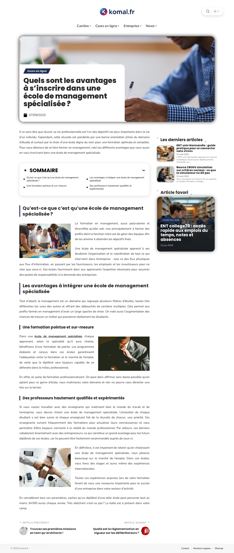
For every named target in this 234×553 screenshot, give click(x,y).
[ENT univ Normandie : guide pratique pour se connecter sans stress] (165, 153)
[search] (207, 11)
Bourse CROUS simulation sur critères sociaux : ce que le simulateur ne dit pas (196, 170)
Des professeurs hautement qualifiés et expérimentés (111, 187)
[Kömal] (117, 11)
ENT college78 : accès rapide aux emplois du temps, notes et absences (184, 232)
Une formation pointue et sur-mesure (46, 185)
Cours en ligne (37, 71)
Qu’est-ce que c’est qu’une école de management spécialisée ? (52, 179)
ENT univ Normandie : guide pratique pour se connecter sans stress (195, 148)
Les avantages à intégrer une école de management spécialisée (117, 179)
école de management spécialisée (58, 336)
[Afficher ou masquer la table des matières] (101, 170)
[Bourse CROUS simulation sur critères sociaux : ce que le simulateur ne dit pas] (165, 174)
